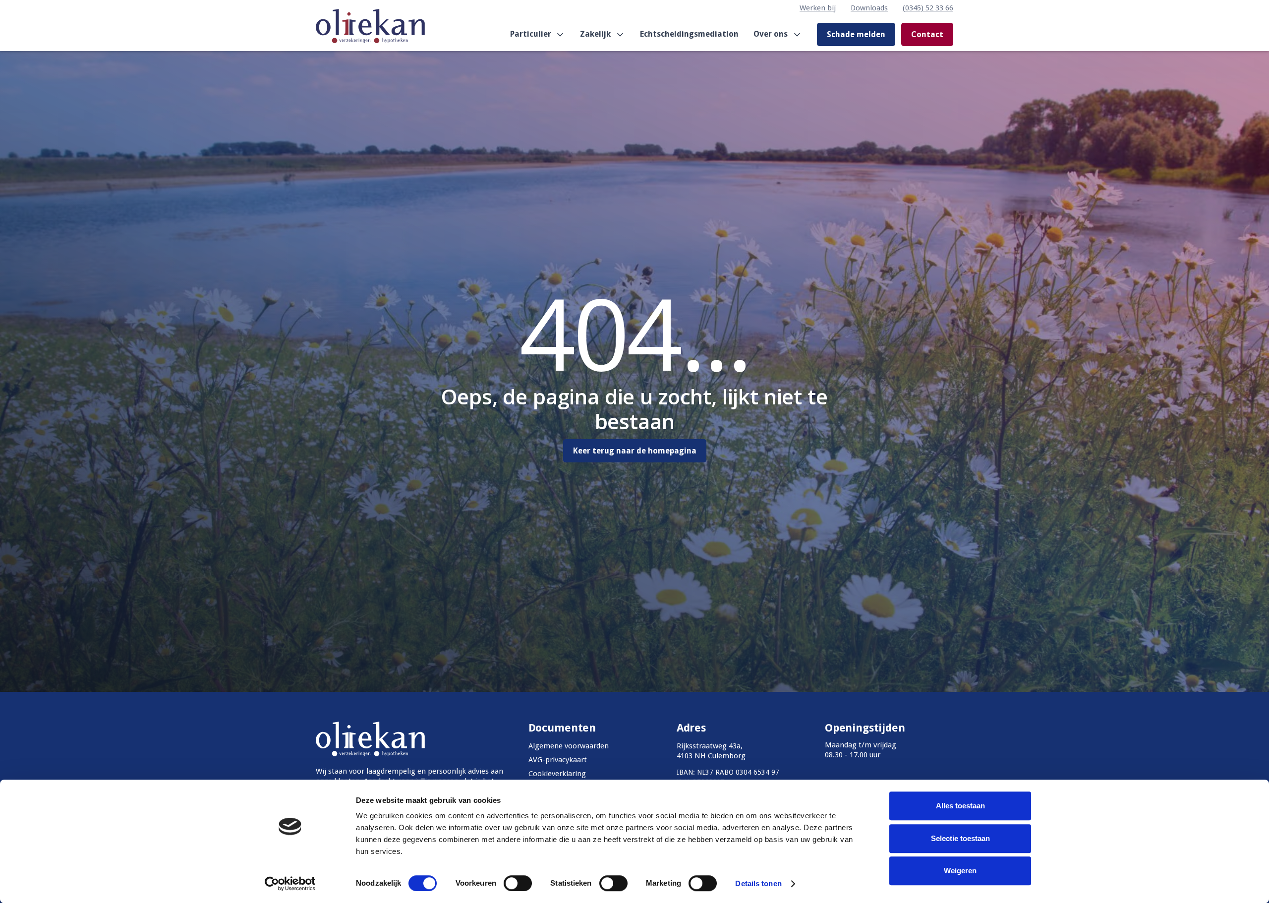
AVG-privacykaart (557, 759)
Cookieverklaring (557, 773)
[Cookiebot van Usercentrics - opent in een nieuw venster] (290, 883)
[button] (538, 34)
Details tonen (758, 883)
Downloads (869, 7)
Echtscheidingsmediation (689, 34)
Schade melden (856, 34)
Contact (927, 34)
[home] (370, 35)
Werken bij (818, 7)
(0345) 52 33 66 (928, 7)
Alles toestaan (960, 805)
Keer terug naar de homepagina (634, 450)
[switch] (518, 883)
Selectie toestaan (960, 838)
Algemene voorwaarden (568, 745)
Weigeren (960, 870)
